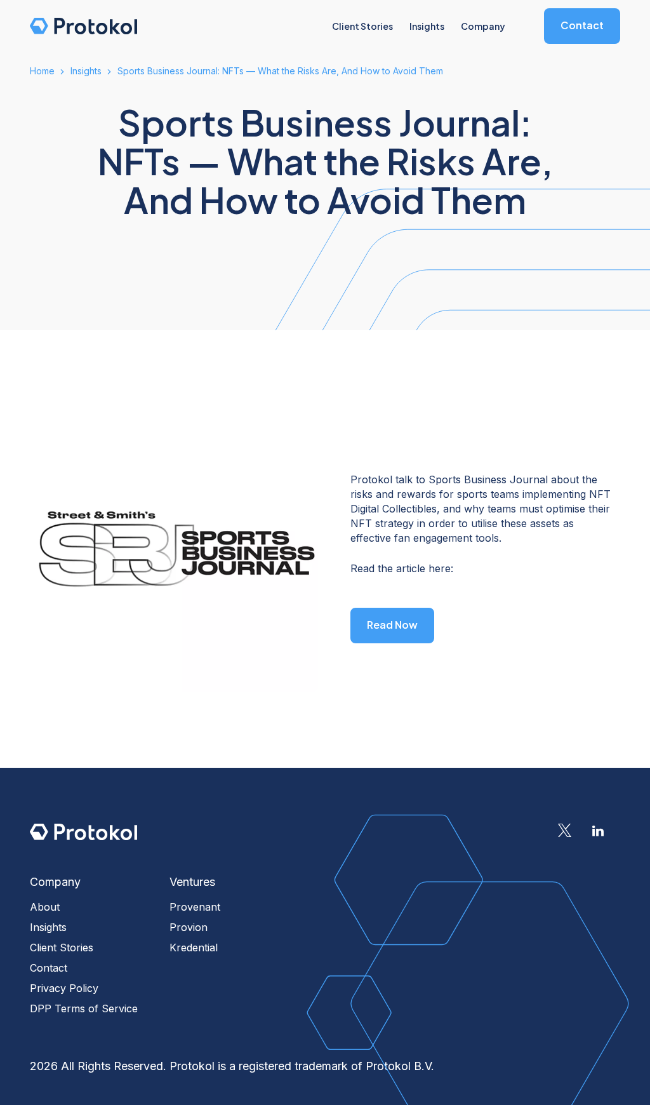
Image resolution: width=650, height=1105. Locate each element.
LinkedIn (598, 831)
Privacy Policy (64, 988)
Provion (188, 927)
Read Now (392, 624)
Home (42, 70)
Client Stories (61, 947)
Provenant (194, 907)
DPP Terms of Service (84, 1008)
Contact (582, 25)
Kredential (193, 947)
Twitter (564, 831)
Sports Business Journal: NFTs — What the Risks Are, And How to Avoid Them (280, 70)
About (45, 907)
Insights (86, 70)
